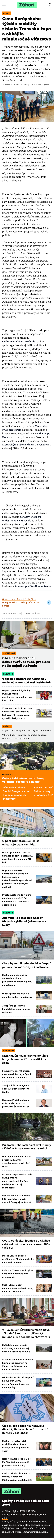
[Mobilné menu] (4, 4)
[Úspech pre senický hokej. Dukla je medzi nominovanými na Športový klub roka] (44, 695)
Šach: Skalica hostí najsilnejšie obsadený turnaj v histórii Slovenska (17, 1288)
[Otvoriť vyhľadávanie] (50, 4)
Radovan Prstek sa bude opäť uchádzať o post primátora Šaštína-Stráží (15, 1103)
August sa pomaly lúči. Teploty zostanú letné (26, 730)
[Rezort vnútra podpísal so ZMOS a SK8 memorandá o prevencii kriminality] (44, 1462)
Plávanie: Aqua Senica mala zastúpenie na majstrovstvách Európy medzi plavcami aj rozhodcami (17, 1181)
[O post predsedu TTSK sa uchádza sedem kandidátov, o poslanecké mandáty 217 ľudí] (44, 857)
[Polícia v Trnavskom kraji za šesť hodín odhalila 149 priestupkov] (44, 1274)
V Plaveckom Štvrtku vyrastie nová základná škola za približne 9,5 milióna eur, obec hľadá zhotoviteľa (26, 1333)
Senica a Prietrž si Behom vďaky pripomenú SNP (27, 791)
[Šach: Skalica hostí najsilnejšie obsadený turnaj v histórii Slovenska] (44, 1288)
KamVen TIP (7, 774)
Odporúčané (9, 653)
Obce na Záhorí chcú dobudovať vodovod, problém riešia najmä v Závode (26, 662)
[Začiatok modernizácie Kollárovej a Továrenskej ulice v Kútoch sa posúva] (44, 1348)
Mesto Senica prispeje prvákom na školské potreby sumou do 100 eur (18, 1259)
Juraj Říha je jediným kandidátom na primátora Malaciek (16, 1009)
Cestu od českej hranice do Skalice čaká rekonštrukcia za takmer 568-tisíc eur (26, 1244)
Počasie (7, 726)
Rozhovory (8, 1051)
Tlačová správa (27, 85)
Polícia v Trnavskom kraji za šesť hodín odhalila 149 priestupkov (17, 1273)
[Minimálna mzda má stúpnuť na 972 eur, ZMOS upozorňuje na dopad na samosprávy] (44, 1382)
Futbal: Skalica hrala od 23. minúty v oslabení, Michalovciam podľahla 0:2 (17, 1476)
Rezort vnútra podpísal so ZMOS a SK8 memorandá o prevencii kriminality (16, 1462)
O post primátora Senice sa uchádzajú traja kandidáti (20, 842)
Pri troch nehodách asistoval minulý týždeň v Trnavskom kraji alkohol (26, 1146)
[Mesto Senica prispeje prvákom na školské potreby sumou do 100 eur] (44, 1259)
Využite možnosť (19, 1514)
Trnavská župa (32, 613)
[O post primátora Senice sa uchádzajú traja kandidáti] (27, 823)
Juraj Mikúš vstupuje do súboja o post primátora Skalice (15, 1088)
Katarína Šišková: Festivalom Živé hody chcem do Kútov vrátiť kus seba (25, 1059)
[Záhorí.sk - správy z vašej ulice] (27, 5)
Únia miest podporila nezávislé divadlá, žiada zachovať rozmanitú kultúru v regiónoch (25, 1429)
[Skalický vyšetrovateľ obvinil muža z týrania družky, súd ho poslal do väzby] (44, 1446)
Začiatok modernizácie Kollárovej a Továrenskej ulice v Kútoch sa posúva (16, 1348)
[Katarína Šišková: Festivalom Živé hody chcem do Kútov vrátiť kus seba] (27, 1033)
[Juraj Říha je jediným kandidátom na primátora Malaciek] (44, 1009)
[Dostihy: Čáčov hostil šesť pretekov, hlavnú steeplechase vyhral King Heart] (44, 1161)
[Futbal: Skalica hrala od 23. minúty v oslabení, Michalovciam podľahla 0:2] (44, 1477)
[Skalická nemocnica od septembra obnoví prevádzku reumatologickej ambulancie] (44, 980)
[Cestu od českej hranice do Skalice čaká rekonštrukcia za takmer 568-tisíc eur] (27, 1223)
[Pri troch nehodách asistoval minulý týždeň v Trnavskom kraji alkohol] (27, 1127)
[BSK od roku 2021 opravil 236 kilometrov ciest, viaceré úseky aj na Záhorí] (44, 1199)
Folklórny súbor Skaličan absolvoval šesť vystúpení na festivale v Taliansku (16, 1074)
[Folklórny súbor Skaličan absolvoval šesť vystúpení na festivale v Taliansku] (44, 1074)
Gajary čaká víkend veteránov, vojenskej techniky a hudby (23, 779)
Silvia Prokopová (12, 613)
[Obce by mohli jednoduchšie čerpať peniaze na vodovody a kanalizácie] (27, 945)
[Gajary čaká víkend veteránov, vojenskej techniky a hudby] (27, 756)
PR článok (8, 674)
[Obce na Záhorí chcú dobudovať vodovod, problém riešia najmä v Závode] (27, 635)
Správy (6, 13)
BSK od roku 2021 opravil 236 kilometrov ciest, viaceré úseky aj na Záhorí (16, 1199)
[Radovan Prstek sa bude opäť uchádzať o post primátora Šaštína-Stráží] (44, 1103)
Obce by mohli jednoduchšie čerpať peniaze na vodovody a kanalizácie (26, 965)
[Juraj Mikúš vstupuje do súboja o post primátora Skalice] (44, 1089)
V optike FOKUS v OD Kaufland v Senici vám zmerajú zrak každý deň (26, 680)
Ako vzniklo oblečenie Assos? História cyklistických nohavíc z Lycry (24, 921)
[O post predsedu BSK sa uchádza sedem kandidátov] (44, 995)
